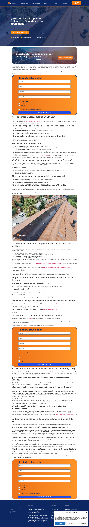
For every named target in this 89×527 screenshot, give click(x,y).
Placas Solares (24, 3)
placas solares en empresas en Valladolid (65, 414)
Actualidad (64, 3)
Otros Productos (36, 3)
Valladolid (49, 371)
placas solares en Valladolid (42, 155)
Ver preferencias (82, 523)
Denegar (71, 523)
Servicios (46, 3)
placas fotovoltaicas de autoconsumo (34, 121)
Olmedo (30, 318)
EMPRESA (23, 105)
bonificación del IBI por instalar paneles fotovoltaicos (49, 263)
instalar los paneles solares (59, 303)
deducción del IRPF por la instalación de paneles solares (56, 267)
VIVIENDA (23, 103)
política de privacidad (35, 109)
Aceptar (60, 523)
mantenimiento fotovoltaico (50, 309)
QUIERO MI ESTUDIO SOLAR (44, 112)
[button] (86, 512)
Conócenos (55, 3)
